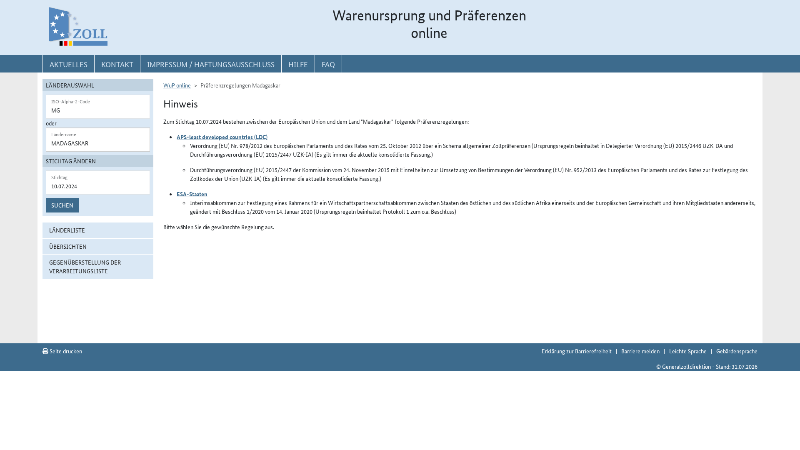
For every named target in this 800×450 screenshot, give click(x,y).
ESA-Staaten (192, 194)
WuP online (177, 85)
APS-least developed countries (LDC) (222, 136)
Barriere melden (640, 351)
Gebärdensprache (737, 351)
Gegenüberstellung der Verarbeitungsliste (85, 266)
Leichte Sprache (688, 351)
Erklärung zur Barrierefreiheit (577, 351)
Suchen (62, 205)
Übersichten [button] (68, 246)
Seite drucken (65, 351)
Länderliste (67, 230)
